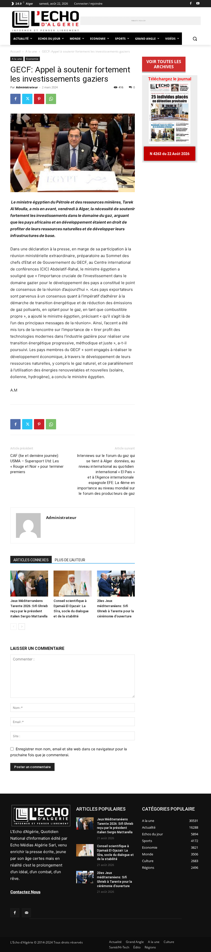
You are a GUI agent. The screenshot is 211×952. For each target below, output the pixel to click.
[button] (195, 39)
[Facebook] (191, 4)
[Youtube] (198, 4)
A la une (31, 51)
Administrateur (27, 87)
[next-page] (22, 626)
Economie (32, 59)
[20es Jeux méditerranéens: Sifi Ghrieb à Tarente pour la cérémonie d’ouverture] (116, 584)
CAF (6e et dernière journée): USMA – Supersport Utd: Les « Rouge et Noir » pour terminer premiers (37, 463)
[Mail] (26, 912)
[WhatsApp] (51, 99)
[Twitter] (27, 99)
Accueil (15, 51)
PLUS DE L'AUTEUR (70, 560)
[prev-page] (13, 626)
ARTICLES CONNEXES (31, 560)
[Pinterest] (39, 99)
